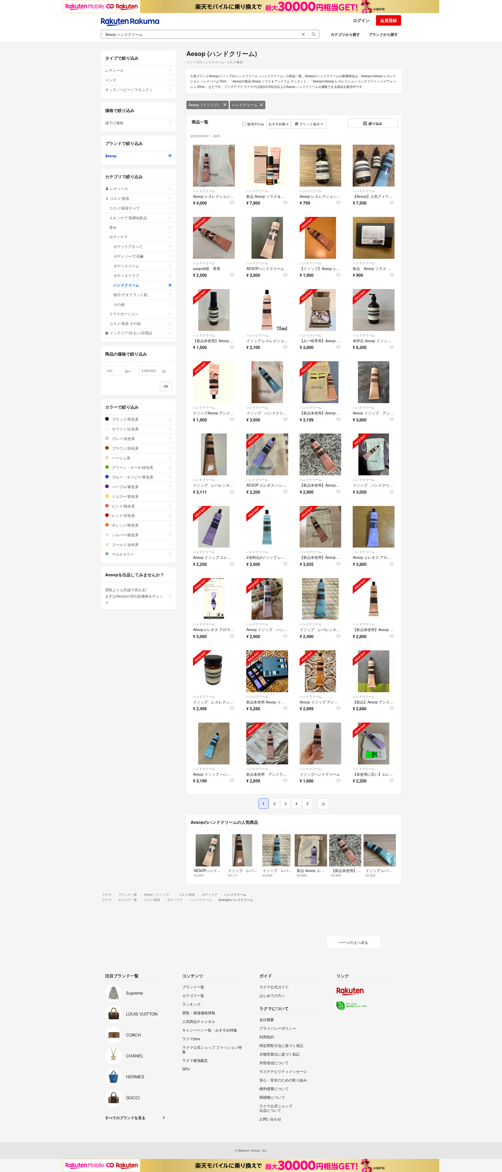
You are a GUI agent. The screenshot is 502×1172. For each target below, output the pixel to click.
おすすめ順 (278, 123)
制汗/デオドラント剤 (130, 294)
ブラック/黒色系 (125, 419)
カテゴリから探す (345, 34)
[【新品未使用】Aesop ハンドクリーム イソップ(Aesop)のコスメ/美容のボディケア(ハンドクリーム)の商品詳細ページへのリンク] (374, 599)
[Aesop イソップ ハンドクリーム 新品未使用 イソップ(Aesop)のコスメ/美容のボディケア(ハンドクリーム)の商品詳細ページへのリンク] (267, 599)
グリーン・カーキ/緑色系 (132, 467)
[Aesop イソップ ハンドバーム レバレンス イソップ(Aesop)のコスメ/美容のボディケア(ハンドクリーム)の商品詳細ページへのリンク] (214, 743)
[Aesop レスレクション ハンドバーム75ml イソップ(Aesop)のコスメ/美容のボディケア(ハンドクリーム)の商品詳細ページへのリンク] (214, 166)
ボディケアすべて (128, 246)
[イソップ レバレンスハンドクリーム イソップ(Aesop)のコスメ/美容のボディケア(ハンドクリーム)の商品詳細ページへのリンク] (214, 454)
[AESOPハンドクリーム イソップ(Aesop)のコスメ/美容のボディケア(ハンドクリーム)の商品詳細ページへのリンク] (267, 238)
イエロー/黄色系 (125, 496)
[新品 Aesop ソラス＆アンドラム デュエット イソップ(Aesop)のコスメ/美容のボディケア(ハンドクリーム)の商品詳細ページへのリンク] (267, 166)
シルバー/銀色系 (125, 534)
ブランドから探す (383, 34)
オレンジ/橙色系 (125, 525)
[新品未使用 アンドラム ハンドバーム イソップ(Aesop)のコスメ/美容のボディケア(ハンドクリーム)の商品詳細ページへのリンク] (267, 743)
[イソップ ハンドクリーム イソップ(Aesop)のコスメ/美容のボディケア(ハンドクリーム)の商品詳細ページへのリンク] (267, 382)
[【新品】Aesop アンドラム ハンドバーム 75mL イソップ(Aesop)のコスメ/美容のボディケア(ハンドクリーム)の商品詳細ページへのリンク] (374, 671)
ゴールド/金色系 (125, 544)
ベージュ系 (120, 457)
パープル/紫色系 (125, 486)
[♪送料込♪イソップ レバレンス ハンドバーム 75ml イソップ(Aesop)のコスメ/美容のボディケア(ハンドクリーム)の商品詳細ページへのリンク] (267, 527)
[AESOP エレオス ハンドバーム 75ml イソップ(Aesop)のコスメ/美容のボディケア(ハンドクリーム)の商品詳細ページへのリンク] (267, 454)
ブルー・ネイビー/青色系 (132, 477)
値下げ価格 (114, 122)
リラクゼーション (124, 313)
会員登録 (388, 20)
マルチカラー (122, 554)
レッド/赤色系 (123, 515)
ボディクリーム (126, 265)
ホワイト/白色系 (125, 428)
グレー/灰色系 (123, 438)
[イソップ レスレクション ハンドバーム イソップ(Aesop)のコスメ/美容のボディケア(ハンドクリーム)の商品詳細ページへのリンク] (267, 310)
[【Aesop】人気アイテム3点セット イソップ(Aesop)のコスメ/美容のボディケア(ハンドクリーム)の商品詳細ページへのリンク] (374, 166)
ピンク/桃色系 (123, 506)
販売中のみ (255, 123)
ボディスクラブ (126, 275)
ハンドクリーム (245, 104)
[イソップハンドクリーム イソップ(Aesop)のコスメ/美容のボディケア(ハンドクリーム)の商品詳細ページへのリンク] (320, 743)
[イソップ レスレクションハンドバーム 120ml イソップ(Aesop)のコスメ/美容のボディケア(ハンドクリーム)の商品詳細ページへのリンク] (214, 671)
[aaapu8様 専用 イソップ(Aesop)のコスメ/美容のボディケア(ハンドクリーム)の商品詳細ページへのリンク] (214, 238)
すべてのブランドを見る (125, 1117)
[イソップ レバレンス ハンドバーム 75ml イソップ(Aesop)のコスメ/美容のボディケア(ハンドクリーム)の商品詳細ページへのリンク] (320, 599)
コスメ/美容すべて (124, 208)
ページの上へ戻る (353, 942)
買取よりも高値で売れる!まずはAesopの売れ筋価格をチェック (134, 596)
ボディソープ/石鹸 (128, 256)
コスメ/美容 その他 (125, 323)
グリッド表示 (309, 123)
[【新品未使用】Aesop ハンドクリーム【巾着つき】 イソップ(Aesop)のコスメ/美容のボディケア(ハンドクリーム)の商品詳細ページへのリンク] (320, 527)
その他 (118, 304)
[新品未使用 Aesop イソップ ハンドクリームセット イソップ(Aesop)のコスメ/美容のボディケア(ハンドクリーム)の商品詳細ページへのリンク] (267, 671)
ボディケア (118, 236)
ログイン (361, 20)
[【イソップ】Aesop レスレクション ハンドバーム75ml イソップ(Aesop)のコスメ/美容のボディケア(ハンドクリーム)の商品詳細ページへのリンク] (320, 238)
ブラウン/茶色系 (125, 448)
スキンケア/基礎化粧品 (128, 217)
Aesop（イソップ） (205, 104)
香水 (113, 227)
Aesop (111, 155)
